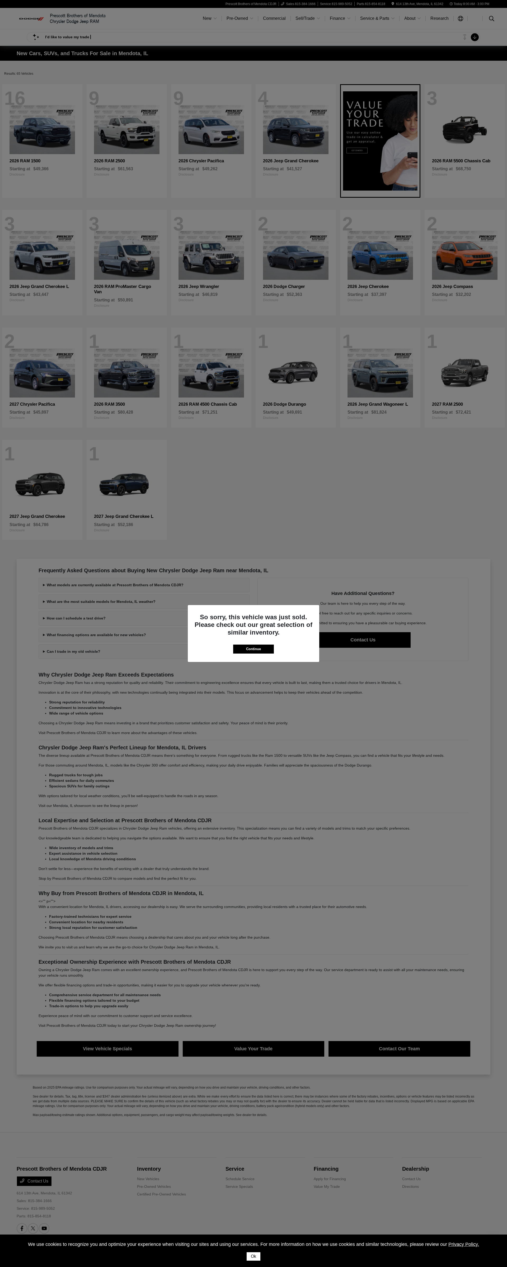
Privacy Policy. (463, 1244)
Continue (253, 649)
